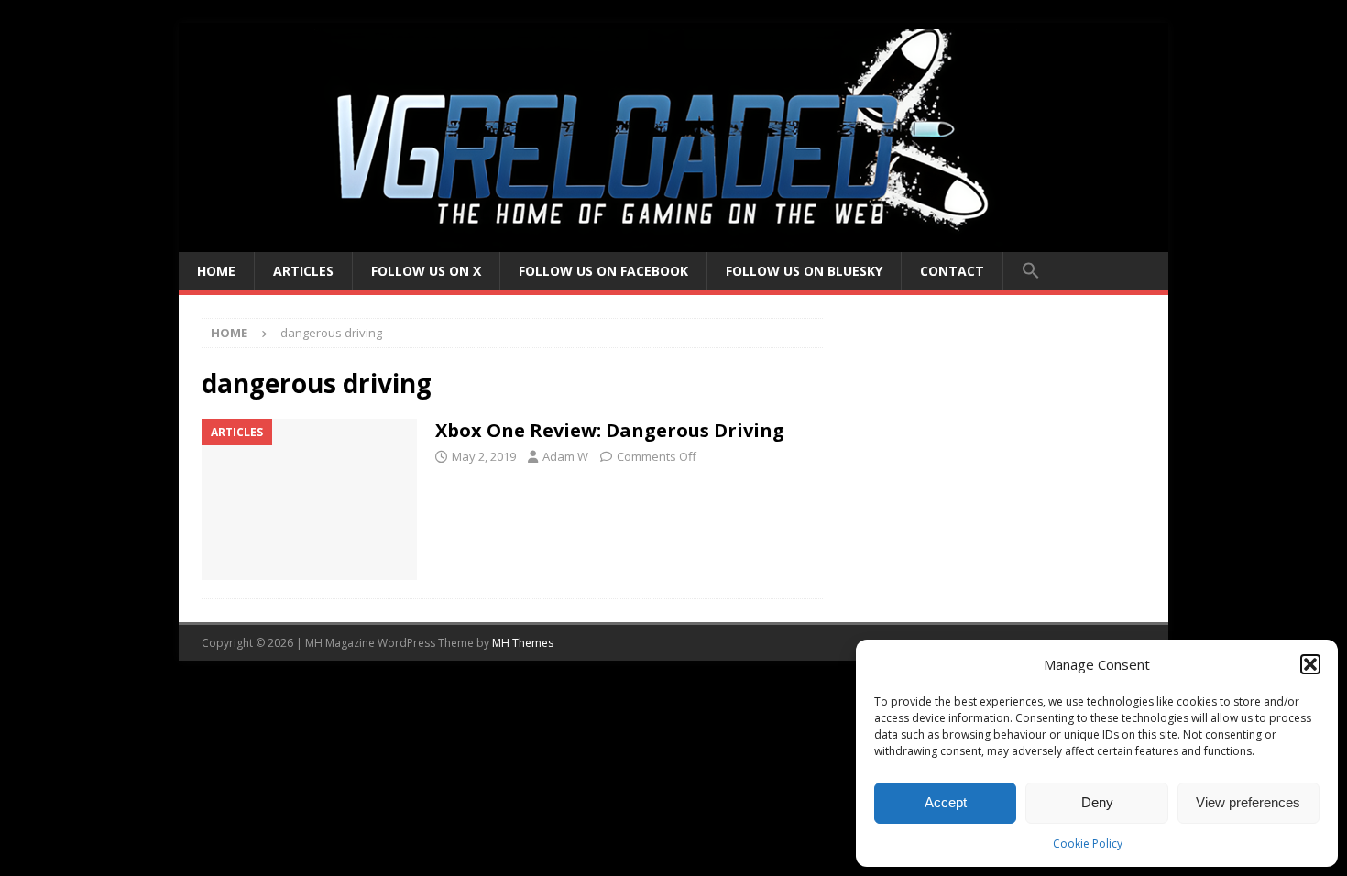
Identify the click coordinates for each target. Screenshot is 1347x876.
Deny (1097, 802)
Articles (303, 270)
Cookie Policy (1087, 843)
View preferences (1248, 802)
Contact (952, 270)
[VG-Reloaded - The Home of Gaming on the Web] (673, 241)
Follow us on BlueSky (804, 270)
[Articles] (309, 500)
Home (216, 270)
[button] (1310, 664)
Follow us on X (426, 270)
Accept (946, 802)
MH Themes (522, 643)
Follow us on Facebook (603, 270)
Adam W (565, 456)
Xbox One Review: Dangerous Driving (609, 430)
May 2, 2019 (484, 456)
